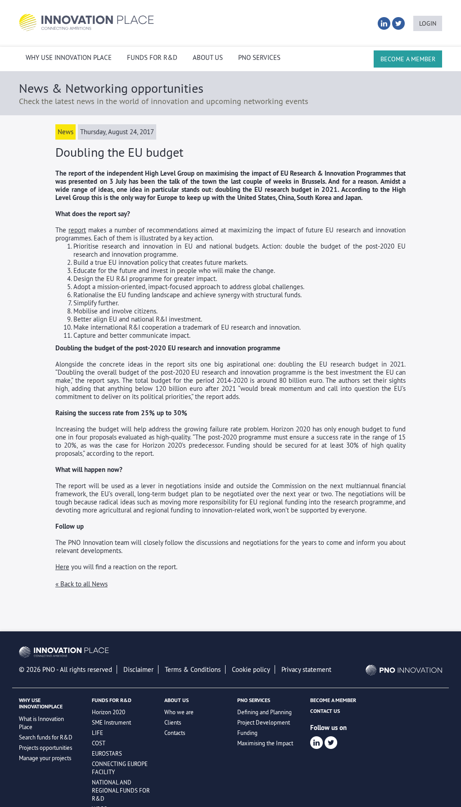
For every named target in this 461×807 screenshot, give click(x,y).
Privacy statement (306, 669)
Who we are (179, 712)
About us (208, 58)
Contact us (325, 711)
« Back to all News (81, 584)
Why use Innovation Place (69, 58)
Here (62, 566)
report (77, 230)
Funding (247, 732)
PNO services (259, 58)
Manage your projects (45, 758)
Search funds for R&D (45, 737)
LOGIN (427, 23)
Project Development (263, 722)
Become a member (407, 59)
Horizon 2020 (108, 712)
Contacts (174, 732)
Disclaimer (138, 669)
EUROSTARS (107, 753)
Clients (172, 722)
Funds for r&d (152, 58)
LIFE (97, 732)
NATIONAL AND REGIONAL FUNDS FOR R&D (121, 790)
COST (98, 743)
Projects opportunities (45, 747)
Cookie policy (251, 669)
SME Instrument (111, 722)
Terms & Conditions (193, 669)
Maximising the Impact (265, 743)
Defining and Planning (264, 712)
